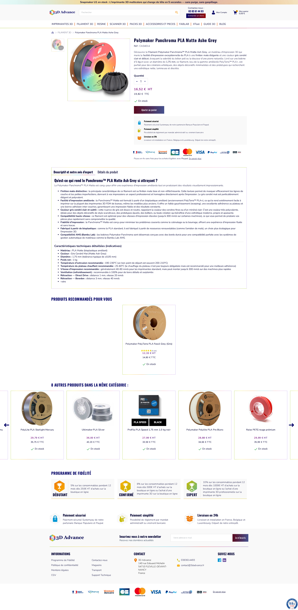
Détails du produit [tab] (108, 172)
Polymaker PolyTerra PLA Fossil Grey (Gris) (149, 343)
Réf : (136, 46)
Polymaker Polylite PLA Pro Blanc (204, 429)
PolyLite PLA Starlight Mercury (37, 429)
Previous (6, 425)
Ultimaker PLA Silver (93, 429)
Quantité (139, 75)
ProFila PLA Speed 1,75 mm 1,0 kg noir (149, 429)
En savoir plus (195, 158)
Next (291, 425)
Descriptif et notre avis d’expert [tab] (73, 172)
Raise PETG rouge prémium (260, 429)
